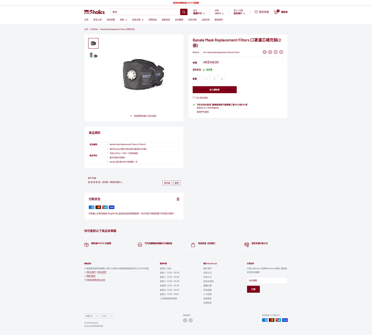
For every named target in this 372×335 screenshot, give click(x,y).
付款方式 (207, 277)
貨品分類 (136, 19)
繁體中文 (89, 316)
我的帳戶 (238, 13)
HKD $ (104, 316)
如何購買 (179, 19)
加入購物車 (215, 89)
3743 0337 (101, 272)
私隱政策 (207, 302)
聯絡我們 (219, 19)
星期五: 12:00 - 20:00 (169, 290)
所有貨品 (94, 29)
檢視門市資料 (203, 112)
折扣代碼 (192, 19)
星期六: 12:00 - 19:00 (169, 294)
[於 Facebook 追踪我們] (185, 320)
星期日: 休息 (165, 268)
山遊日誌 (206, 19)
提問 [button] (177, 183)
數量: (195, 79)
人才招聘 (207, 294)
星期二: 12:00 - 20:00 (169, 277)
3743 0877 (91, 272)
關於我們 (207, 268)
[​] (270, 52)
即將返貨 (153, 19)
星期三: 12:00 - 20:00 (169, 281)
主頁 (86, 19)
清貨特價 (111, 19)
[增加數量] (222, 79)
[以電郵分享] (281, 52)
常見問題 (207, 290)
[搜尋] (183, 12)
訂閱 (253, 289)
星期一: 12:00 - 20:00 (169, 272)
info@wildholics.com (95, 279)
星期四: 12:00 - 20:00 (169, 285)
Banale (196, 52)
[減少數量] (206, 79)
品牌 (122, 19)
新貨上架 (97, 19)
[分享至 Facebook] (265, 52)
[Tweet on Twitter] (276, 52)
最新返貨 (166, 19)
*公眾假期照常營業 (168, 298)
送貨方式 (207, 272)
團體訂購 (207, 285)
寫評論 (167, 183)
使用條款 (207, 298)
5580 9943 (90, 276)
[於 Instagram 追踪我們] (191, 320)
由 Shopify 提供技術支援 (93, 326)
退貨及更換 (208, 281)
